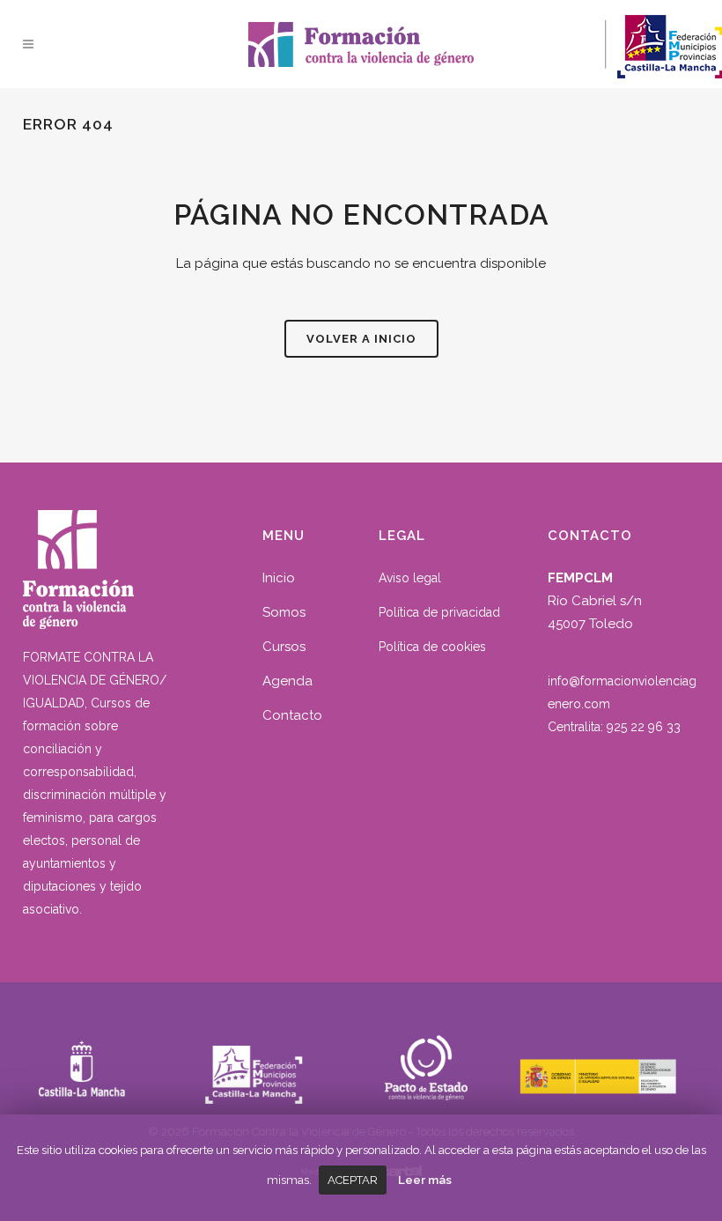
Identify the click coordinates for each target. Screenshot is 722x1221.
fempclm (331, 40)
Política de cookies (432, 647)
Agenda (287, 681)
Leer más (425, 1180)
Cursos (284, 647)
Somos (284, 612)
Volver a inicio (361, 338)
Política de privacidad (439, 612)
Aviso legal (410, 578)
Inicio (278, 578)
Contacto (292, 715)
